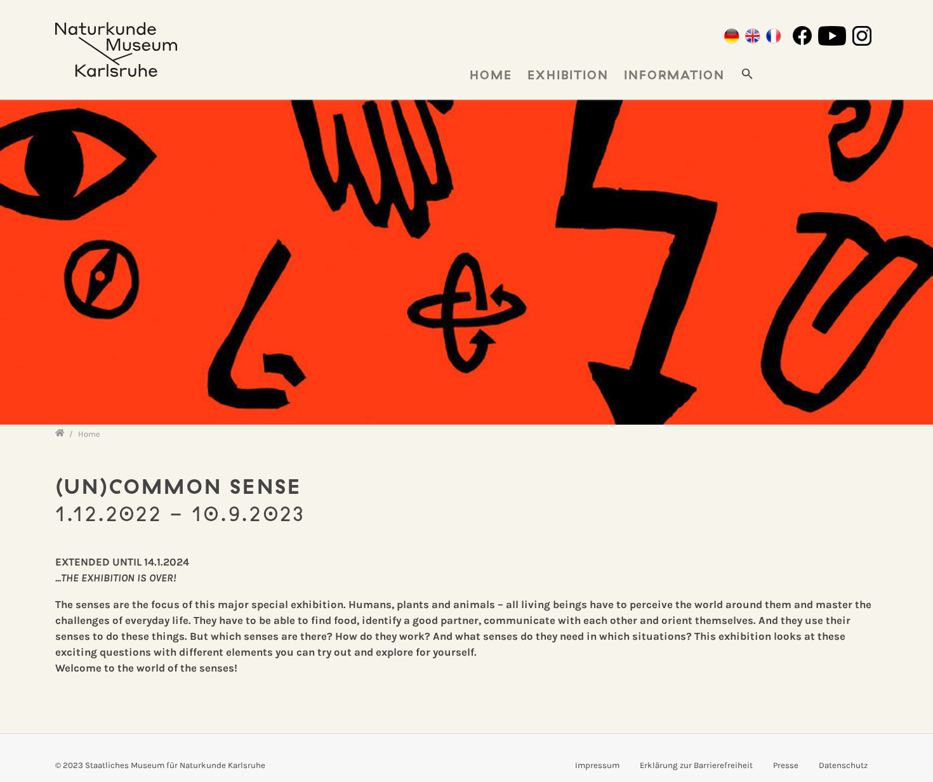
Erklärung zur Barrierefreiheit (696, 765)
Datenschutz (843, 765)
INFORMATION (674, 75)
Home (491, 75)
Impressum (597, 765)
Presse (785, 765)
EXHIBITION (568, 75)
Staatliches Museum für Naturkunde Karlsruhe (175, 765)
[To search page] (747, 73)
